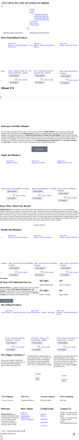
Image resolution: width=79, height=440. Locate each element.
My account (34, 23)
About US (43, 414)
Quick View (4, 43)
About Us (24, 412)
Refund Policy (35, 25)
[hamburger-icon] (27, 6)
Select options (7, 75)
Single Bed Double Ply (41, 16)
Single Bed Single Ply (41, 14)
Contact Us (34, 21)
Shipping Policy (25, 416)
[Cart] (74, 434)
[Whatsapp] (65, 7)
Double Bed (44, 422)
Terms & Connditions (27, 419)
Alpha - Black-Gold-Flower (60, 263)
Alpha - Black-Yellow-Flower (10, 263)
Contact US (24, 414)
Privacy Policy (25, 418)
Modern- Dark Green (58, 188)
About (32, 11)
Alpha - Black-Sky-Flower (60, 71)
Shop (32, 13)
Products (43, 416)
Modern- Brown (6, 188)
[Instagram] (60, 7)
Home (32, 9)
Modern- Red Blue (32, 188)
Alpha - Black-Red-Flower (35, 263)
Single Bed (43, 419)
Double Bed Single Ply (41, 18)
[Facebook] (54, 7)
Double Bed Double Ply (41, 20)
